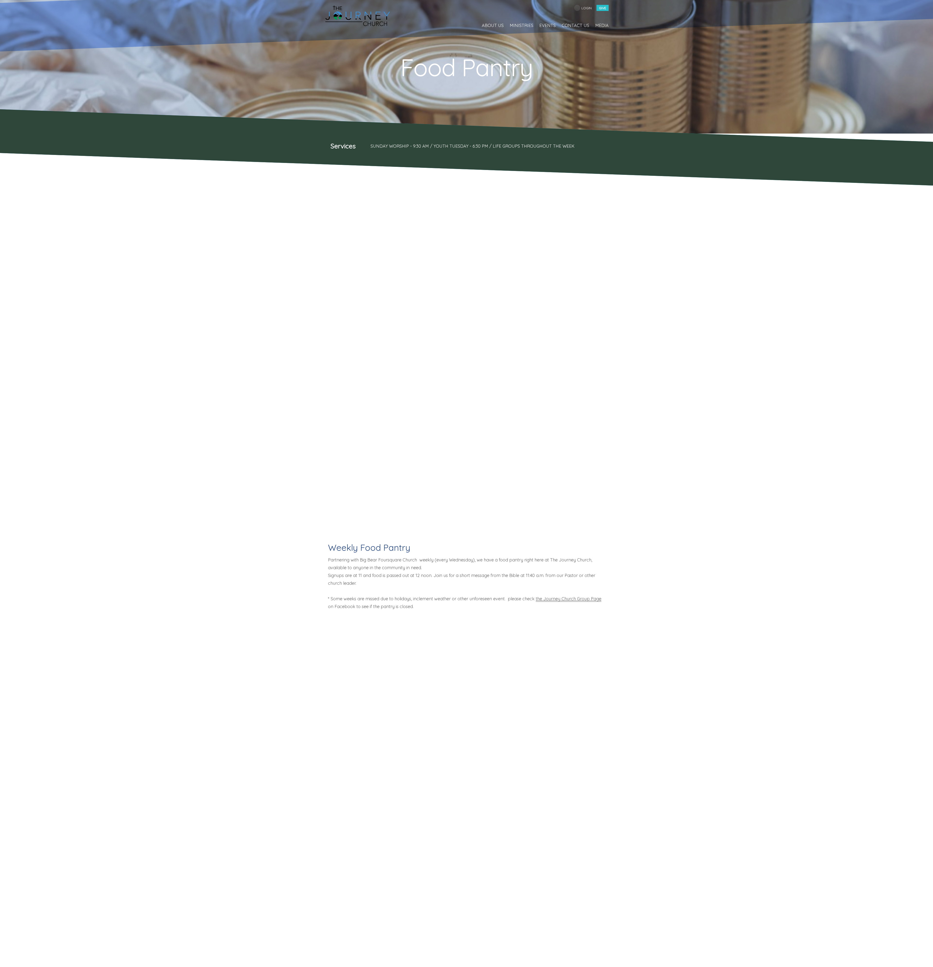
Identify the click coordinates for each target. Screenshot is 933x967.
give (602, 8)
